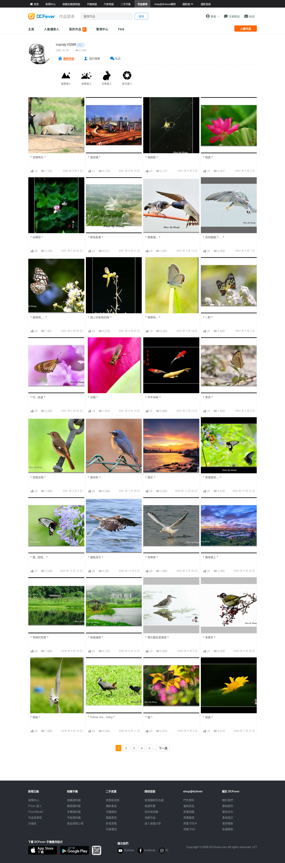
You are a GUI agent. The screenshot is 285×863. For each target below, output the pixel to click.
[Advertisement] (142, 772)
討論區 (32, 823)
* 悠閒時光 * (38, 157)
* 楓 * (149, 717)
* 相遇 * (208, 157)
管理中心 (102, 29)
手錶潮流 (111, 829)
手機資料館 (74, 812)
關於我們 (227, 800)
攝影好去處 (154, 800)
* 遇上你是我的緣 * (99, 317)
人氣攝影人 (52, 29)
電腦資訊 (111, 817)
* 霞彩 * (150, 477)
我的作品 (77, 29)
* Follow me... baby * (101, 717)
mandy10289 (66, 44)
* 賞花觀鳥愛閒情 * (157, 637)
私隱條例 (227, 829)
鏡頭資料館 (74, 806)
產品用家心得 (75, 823)
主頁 (31, 29)
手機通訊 (111, 812)
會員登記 (227, 817)
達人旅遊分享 (153, 823)
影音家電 (111, 823)
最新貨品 (188, 806)
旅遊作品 (150, 817)
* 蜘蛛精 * (151, 157)
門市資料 (188, 800)
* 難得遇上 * (210, 557)
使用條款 (227, 823)
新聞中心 (33, 800)
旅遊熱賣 (150, 806)
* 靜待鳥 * (94, 477)
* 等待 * (208, 397)
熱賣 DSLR (190, 823)
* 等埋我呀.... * (212, 477)
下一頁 (163, 748)
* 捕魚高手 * (95, 557)
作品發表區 (35, 817)
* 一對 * (208, 317)
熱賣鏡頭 (188, 817)
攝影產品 (111, 806)
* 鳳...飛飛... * (39, 557)
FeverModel (35, 812)
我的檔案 (94, 58)
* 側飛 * (35, 717)
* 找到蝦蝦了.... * (213, 237)
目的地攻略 (151, 812)
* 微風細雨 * (95, 637)
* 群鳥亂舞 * (95, 237)
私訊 (118, 58)
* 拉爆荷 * (36, 237)
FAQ (121, 29)
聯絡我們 (227, 806)
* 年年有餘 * (153, 397)
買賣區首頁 (112, 800)
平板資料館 (74, 817)
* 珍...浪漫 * (37, 397)
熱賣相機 (188, 812)
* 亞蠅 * (93, 397)
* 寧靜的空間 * (39, 637)
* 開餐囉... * (152, 237)
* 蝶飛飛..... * (38, 317)
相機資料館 (74, 800)
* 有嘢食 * (151, 557)
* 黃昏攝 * (94, 157)
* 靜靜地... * (152, 317)
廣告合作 (227, 812)
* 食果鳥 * (209, 637)
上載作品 (245, 28)
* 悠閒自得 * (38, 477)
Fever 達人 (35, 806)
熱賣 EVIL (189, 829)
